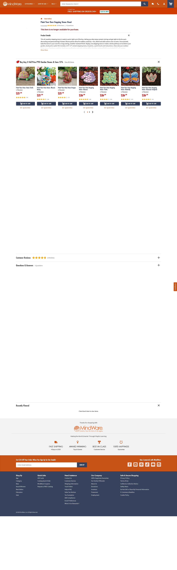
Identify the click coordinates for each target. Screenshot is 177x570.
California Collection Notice (129, 484)
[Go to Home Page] (41, 19)
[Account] (164, 4)
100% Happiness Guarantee (99, 478)
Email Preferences (70, 501)
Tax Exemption (69, 495)
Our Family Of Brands (98, 481)
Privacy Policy (124, 478)
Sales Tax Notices (70, 492)
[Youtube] (153, 464)
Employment (95, 495)
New (17, 484)
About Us (94, 484)
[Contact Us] (158, 4)
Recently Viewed (22, 405)
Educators (19, 492)
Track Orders (69, 486)
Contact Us (68, 478)
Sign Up (81, 465)
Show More (44, 50)
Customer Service (70, 481)
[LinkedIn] (135, 464)
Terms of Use (124, 481)
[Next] (93, 112)
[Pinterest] (141, 464)
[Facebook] (130, 464)
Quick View (26, 108)
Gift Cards (40, 478)
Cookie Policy (124, 495)
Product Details (46, 35)
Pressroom (94, 492)
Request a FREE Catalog (45, 486)
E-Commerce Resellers (127, 492)
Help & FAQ (68, 489)
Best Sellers (19, 489)
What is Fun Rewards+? (72, 503)
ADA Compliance (70, 498)
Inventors (94, 489)
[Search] (144, 3)
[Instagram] (159, 464)
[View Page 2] (89, 112)
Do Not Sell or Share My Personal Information (134, 489)
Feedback (175, 286)
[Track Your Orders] (152, 4)
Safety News (124, 486)
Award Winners (21, 486)
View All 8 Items (69, 62)
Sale (17, 495)
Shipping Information (71, 484)
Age (17, 478)
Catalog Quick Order (43, 481)
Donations (94, 486)
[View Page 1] (87, 112)
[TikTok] (147, 464)
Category (19, 481)
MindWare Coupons (43, 484)
